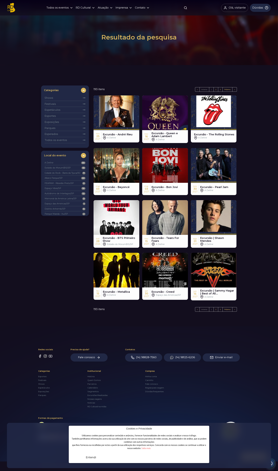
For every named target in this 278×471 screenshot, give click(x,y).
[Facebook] (40, 356)
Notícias (91, 403)
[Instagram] (45, 356)
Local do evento (55, 155)
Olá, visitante (237, 8)
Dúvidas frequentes (154, 391)
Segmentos (93, 391)
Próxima (227, 89)
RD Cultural (84, 8)
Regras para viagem (154, 388)
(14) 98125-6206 (185, 357)
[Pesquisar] (186, 9)
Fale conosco (86, 357)
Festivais (50, 104)
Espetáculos (52, 109)
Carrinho (149, 380)
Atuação (104, 8)
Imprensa (123, 8)
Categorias (51, 90)
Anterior (204, 89)
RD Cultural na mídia (96, 406)
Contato (141, 8)
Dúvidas (257, 8)
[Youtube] (50, 356)
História (91, 376)
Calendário (92, 388)
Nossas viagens (94, 399)
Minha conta (151, 376)
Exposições (52, 122)
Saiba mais (146, 448)
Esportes (50, 116)
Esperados (51, 134)
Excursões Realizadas (97, 395)
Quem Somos (94, 380)
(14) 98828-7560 (146, 357)
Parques (50, 128)
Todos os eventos (59, 8)
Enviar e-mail (224, 357)
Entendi (91, 457)
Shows (49, 97)
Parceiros (91, 384)
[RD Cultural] (12, 9)
